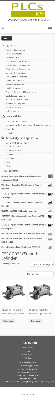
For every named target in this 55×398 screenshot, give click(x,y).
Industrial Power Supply (16, 73)
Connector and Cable (15, 80)
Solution (9, 133)
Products (10, 129)
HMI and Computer (14, 53)
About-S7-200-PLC (13, 154)
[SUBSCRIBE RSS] (3, 28)
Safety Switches (13, 111)
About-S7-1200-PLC (14, 146)
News (8, 166)
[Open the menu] (50, 27)
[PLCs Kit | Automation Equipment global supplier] (27, 9)
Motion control (12, 57)
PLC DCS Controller (14, 107)
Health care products (15, 88)
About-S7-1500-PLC (14, 150)
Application (11, 158)
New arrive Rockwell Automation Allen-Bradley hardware (28, 125)
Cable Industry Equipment (17, 96)
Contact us (28, 355)
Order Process (28, 348)
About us (28, 358)
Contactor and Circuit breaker (19, 69)
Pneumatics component (16, 103)
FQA (8, 162)
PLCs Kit (31, 394)
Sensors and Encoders (16, 84)
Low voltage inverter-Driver (18, 65)
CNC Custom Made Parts (16, 76)
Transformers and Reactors (18, 61)
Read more (8, 321)
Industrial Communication (17, 99)
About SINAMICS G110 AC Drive (18, 143)
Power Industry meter (15, 50)
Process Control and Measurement (21, 92)
